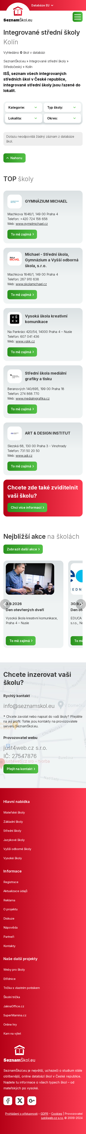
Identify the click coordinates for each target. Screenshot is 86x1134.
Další (81, 604)
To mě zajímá (21, 234)
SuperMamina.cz (14, 1015)
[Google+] (31, 1100)
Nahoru (16, 158)
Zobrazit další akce (22, 549)
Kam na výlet (12, 1033)
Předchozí (5, 604)
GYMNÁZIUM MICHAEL (46, 201)
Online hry (10, 1024)
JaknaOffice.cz (13, 1006)
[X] (19, 1100)
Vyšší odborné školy (17, 849)
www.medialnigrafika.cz (33, 398)
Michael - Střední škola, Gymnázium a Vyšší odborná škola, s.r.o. (51, 260)
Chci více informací (26, 507)
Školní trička (11, 997)
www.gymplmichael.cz (32, 224)
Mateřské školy (14, 812)
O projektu (10, 909)
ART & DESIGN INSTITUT (47, 433)
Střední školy (12, 831)
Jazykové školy (14, 840)
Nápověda (10, 927)
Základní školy (13, 822)
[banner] (17, 13)
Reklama (9, 900)
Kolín (28, 67)
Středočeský (12, 67)
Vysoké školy (12, 858)
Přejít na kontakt (19, 769)
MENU (78, 17)
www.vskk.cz (25, 341)
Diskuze (8, 918)
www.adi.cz (24, 456)
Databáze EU (40, 5)
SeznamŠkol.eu (14, 61)
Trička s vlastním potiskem (21, 988)
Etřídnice (9, 979)
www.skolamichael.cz (31, 284)
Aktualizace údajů (15, 891)
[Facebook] (7, 1100)
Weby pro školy (14, 969)
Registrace (10, 882)
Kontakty (9, 946)
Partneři (8, 937)
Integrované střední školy (47, 61)
